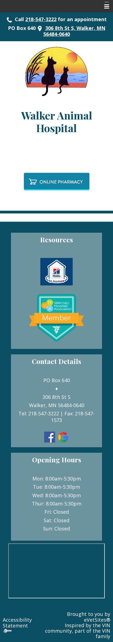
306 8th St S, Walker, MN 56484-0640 (74, 31)
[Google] (63, 436)
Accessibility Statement (17, 622)
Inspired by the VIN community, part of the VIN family (77, 631)
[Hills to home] (56, 271)
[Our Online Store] (56, 179)
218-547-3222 (40, 19)
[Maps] (40, 28)
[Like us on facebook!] (49, 436)
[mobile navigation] (104, 6)
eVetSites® (97, 619)
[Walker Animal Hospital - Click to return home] (56, 71)
